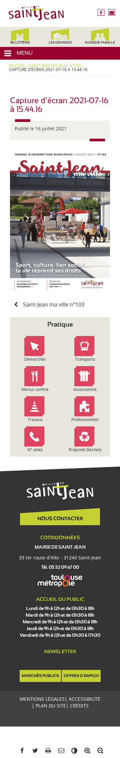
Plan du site (51, 705)
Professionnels (85, 419)
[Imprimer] (47, 751)
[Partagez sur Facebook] (21, 751)
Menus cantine (35, 389)
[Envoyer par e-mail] (60, 751)
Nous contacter (60, 518)
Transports (85, 359)
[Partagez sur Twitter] (34, 751)
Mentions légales (42, 699)
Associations (85, 389)
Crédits (79, 705)
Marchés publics (40, 676)
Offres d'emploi (81, 676)
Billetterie (20, 42)
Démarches (35, 359)
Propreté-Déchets (85, 450)
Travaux (35, 419)
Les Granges (60, 42)
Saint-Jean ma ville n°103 (55, 66)
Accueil (17, 66)
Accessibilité (84, 699)
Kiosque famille (100, 42)
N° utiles (35, 450)
